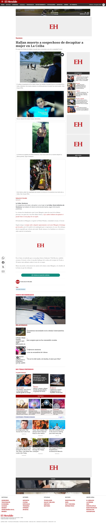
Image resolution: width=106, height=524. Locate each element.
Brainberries (40, 435)
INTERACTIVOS (69, 506)
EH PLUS (67, 497)
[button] (3, 258)
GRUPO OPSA (90, 497)
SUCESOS (4, 506)
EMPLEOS (47, 504)
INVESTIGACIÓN (70, 500)
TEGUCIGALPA (6, 502)
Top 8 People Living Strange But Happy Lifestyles (39, 449)
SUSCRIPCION (90, 511)
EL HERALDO (90, 500)
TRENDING (26, 506)
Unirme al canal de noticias (41, 275)
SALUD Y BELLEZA (49, 502)
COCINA (25, 502)
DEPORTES (26, 500)
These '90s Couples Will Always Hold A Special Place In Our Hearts (40, 431)
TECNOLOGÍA (48, 500)
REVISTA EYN (90, 509)
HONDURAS (5, 500)
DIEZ (87, 504)
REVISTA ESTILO (91, 506)
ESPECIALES (26, 504)
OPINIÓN (25, 508)
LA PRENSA (89, 502)
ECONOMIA (5, 504)
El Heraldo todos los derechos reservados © (12, 517)
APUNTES (25, 509)
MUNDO (4, 508)
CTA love (57, 435)
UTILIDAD (47, 497)
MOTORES (47, 506)
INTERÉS (25, 497)
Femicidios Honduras (20, 289)
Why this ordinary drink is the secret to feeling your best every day (56, 431)
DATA (66, 502)
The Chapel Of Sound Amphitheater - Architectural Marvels (55, 449)
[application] (40, 310)
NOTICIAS (5, 497)
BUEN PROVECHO (91, 508)
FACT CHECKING (70, 504)
